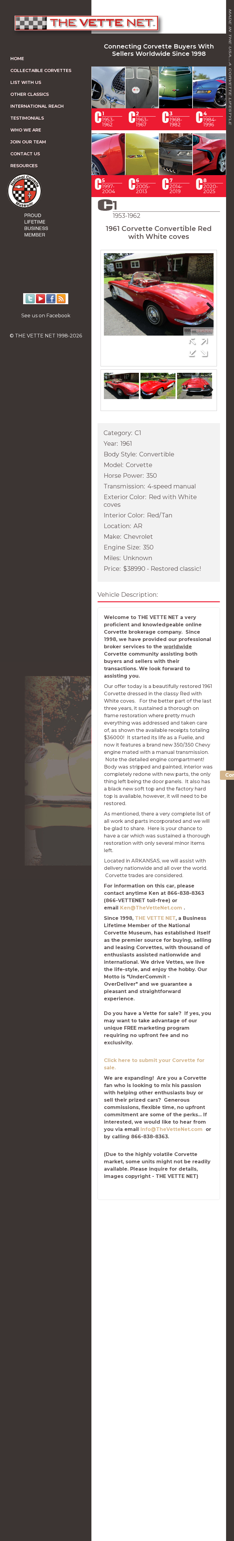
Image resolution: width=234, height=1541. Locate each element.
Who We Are (25, 130)
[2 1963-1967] (142, 107)
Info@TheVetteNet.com (171, 1129)
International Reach (37, 106)
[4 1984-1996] (209, 107)
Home (17, 58)
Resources (23, 165)
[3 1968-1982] (176, 107)
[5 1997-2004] (108, 173)
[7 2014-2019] (176, 173)
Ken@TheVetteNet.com (151, 908)
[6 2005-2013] (142, 173)
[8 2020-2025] (209, 173)
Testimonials (27, 118)
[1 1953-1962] (108, 107)
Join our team (28, 142)
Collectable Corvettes (40, 70)
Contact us (25, 154)
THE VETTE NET (155, 918)
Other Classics (29, 94)
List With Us (25, 82)
